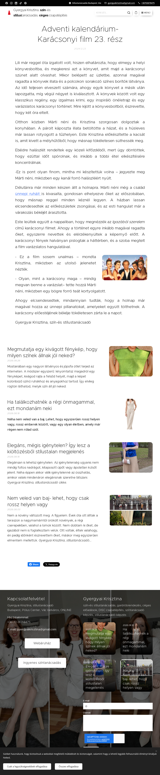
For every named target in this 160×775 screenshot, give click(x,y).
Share (35, 564)
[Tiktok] (21, 3)
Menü (147, 12)
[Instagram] (11, 3)
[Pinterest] (25, 3)
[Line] (7, 3)
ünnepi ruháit (28, 193)
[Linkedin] (16, 3)
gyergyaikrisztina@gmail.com (121, 3)
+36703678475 (148, 3)
